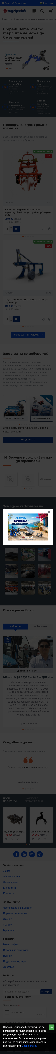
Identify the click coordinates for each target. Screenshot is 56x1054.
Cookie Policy (29, 1045)
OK (51, 1027)
